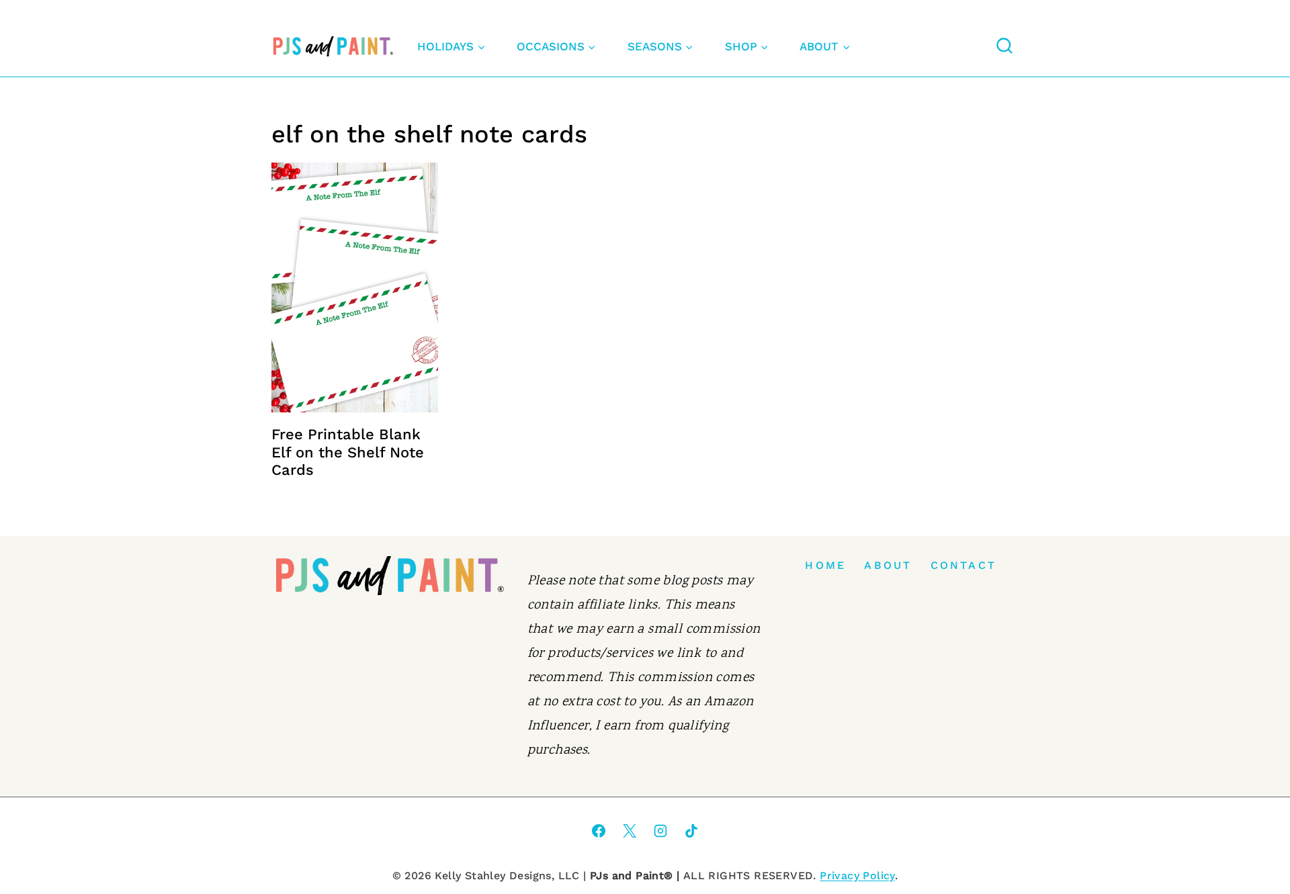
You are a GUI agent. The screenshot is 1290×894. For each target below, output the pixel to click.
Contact (963, 565)
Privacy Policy (857, 875)
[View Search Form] (1004, 46)
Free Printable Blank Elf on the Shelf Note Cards (347, 452)
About (888, 565)
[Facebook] (598, 830)
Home (825, 565)
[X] (629, 830)
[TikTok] (691, 830)
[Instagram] (660, 830)
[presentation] (354, 287)
